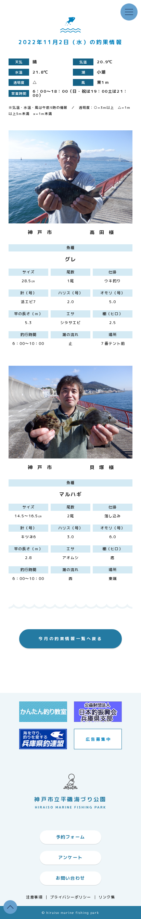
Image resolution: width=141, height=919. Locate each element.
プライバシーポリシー (70, 897)
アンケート (70, 857)
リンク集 (107, 897)
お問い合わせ (70, 878)
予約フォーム (70, 837)
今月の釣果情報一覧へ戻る (70, 639)
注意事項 (34, 897)
